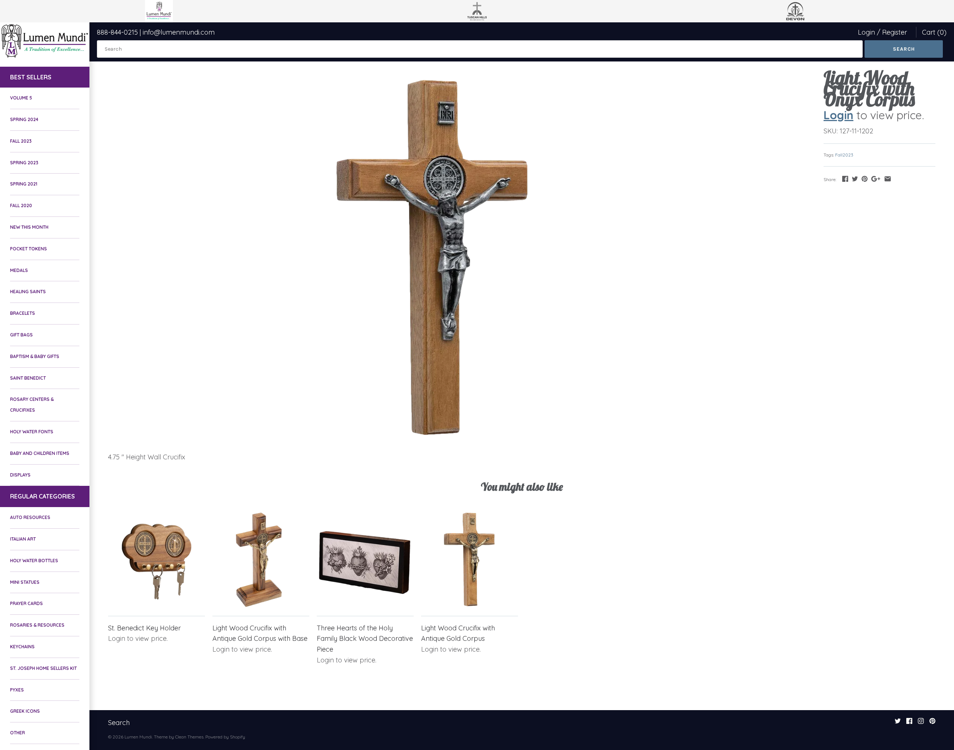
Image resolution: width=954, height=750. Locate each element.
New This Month (29, 227)
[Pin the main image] (865, 178)
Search (119, 722)
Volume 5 (21, 98)
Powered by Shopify (225, 737)
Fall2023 (844, 155)
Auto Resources (30, 517)
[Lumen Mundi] (44, 40)
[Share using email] (887, 178)
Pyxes (17, 690)
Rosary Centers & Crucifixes (32, 404)
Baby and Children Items (39, 453)
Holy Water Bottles (34, 560)
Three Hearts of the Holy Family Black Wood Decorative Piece (365, 639)
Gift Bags (21, 335)
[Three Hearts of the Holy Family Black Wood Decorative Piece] (365, 559)
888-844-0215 (117, 32)
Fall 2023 (21, 141)
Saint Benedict (28, 378)
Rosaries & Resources (37, 625)
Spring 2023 (24, 162)
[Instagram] (921, 723)
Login (866, 32)
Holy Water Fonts (31, 431)
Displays (20, 475)
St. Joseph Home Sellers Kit (43, 668)
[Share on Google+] (875, 178)
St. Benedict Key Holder (144, 628)
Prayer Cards (26, 603)
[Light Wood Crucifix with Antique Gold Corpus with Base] (260, 559)
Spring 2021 (23, 184)
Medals (19, 270)
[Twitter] (898, 723)
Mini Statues (25, 582)
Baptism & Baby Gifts (34, 356)
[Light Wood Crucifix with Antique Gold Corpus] (469, 559)
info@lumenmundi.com (179, 32)
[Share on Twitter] (855, 178)
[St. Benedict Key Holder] (156, 559)
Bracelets (22, 313)
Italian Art (23, 539)
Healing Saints (28, 291)
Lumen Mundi (138, 737)
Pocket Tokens (28, 248)
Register (894, 32)
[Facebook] (909, 723)
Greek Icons (25, 711)
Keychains (22, 646)
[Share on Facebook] (845, 178)
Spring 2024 (24, 119)
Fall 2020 (21, 205)
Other (17, 732)
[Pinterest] (932, 723)
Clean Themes (189, 737)
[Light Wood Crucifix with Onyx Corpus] (432, 258)
